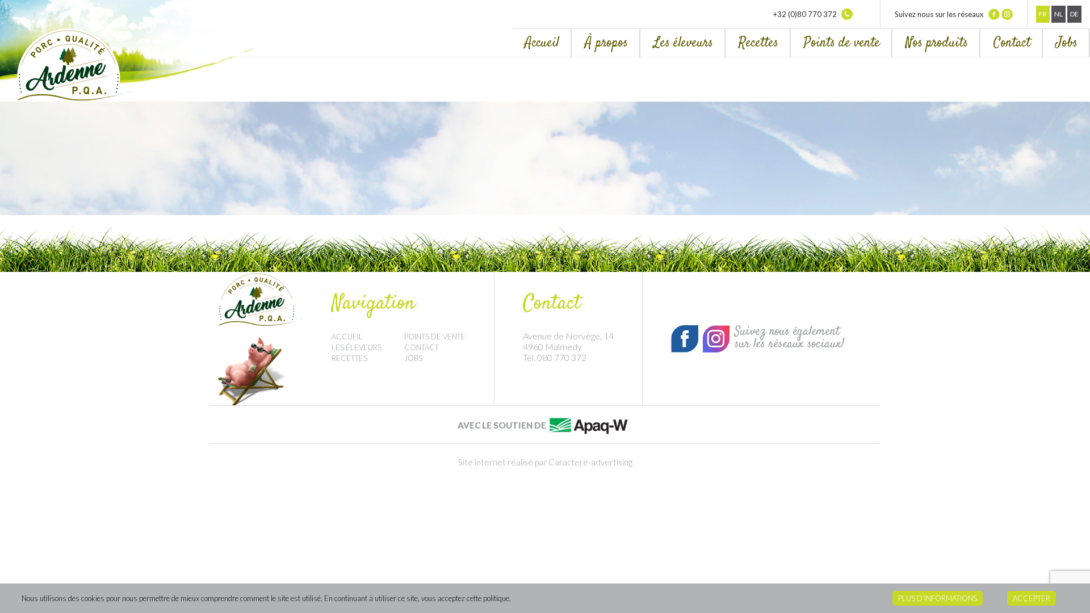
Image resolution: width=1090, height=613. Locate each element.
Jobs (1067, 42)
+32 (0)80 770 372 (806, 14)
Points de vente (842, 42)
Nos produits (936, 42)
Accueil (542, 42)
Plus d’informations (937, 598)
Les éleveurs (683, 42)
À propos (606, 42)
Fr (1043, 14)
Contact (1011, 42)
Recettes (758, 42)
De (1074, 14)
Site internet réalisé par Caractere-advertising (545, 462)
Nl (1058, 14)
